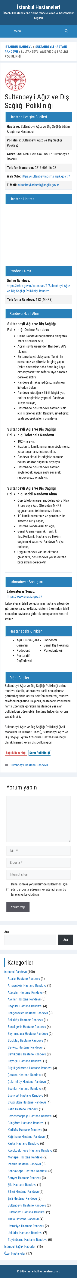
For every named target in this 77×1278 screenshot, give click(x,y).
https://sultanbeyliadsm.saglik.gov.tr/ (46, 176)
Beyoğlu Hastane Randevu (25, 1061)
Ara (6, 932)
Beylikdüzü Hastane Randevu (27, 1054)
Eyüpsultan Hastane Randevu (27, 1102)
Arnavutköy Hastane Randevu (27, 986)
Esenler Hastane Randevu (24, 1089)
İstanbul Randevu (19, 47)
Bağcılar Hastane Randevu (25, 1006)
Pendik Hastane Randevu (24, 1164)
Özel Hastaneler (14, 1253)
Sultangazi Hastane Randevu (26, 1212)
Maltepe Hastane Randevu (25, 1157)
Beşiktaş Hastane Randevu (25, 1040)
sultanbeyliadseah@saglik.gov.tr (38, 185)
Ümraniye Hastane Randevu (26, 1226)
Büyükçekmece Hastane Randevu (30, 1068)
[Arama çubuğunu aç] (66, 31)
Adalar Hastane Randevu (24, 979)
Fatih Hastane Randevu (23, 1109)
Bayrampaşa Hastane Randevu (28, 1034)
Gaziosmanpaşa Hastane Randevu (30, 1116)
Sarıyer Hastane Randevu (24, 1178)
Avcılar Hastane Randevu (24, 999)
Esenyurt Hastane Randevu (25, 1095)
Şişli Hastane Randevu (22, 1198)
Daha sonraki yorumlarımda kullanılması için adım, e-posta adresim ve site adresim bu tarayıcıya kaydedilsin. (39, 889)
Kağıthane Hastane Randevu (26, 1137)
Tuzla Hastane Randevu (23, 1219)
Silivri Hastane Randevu (23, 1192)
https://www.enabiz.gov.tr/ (24, 597)
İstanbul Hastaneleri (38, 7)
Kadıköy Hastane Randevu (25, 1130)
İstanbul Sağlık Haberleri (20, 1247)
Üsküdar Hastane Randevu (25, 1233)
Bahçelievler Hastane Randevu (28, 1013)
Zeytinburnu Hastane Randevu (27, 1240)
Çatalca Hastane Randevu (24, 1075)
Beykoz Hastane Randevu (25, 1047)
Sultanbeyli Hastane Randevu (29, 765)
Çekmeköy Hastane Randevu (27, 1082)
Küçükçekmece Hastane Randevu (30, 1150)
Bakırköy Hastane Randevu (25, 1020)
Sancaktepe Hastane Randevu (27, 1171)
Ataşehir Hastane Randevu (25, 992)
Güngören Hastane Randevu (26, 1123)
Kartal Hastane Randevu (23, 1143)
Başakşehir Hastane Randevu (27, 1027)
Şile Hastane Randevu (22, 1185)
